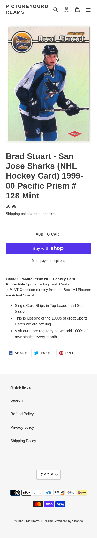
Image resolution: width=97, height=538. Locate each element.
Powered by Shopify (69, 521)
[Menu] (88, 9)
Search (16, 400)
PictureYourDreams (27, 9)
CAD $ (47, 475)
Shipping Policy (23, 441)
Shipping (13, 214)
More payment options (48, 261)
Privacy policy (22, 427)
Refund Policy (22, 413)
